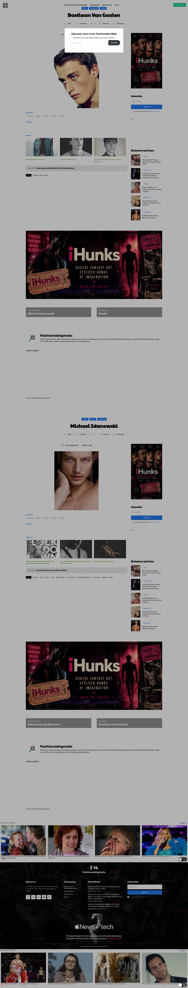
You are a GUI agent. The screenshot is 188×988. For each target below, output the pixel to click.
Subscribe (114, 43)
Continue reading (94, 48)
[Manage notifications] (3, 984)
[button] (182, 985)
